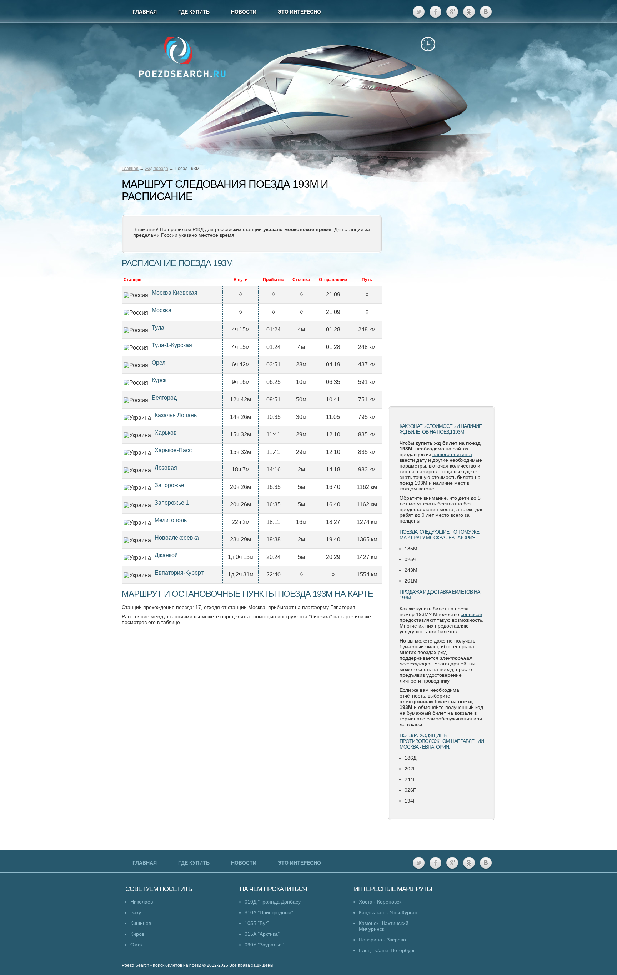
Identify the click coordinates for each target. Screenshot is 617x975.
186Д (410, 758)
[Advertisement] (441, 287)
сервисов (471, 614)
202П (411, 768)
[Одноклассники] (469, 12)
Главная (130, 168)
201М (411, 581)
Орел (158, 363)
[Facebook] (435, 12)
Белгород (164, 398)
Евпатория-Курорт (179, 573)
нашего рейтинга (452, 454)
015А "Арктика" (262, 934)
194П (411, 801)
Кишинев (140, 923)
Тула (158, 328)
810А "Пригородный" (269, 912)
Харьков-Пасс (173, 450)
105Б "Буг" (257, 923)
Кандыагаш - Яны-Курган (388, 912)
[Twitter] (418, 12)
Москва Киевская (174, 293)
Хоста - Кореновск (380, 902)
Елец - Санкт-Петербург (387, 950)
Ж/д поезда (156, 168)
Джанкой (166, 555)
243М (411, 570)
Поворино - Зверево (382, 939)
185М (411, 548)
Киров (137, 934)
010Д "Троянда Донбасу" (273, 902)
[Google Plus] (452, 12)
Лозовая (166, 468)
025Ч (410, 559)
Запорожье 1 (172, 503)
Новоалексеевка (177, 538)
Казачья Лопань (176, 415)
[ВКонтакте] (485, 12)
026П (411, 790)
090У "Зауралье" (264, 945)
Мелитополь (171, 520)
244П (411, 779)
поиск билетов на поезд (177, 965)
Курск (159, 380)
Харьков (166, 433)
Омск (136, 945)
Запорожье (169, 485)
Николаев (141, 902)
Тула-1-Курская (172, 345)
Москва (161, 310)
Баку (135, 912)
